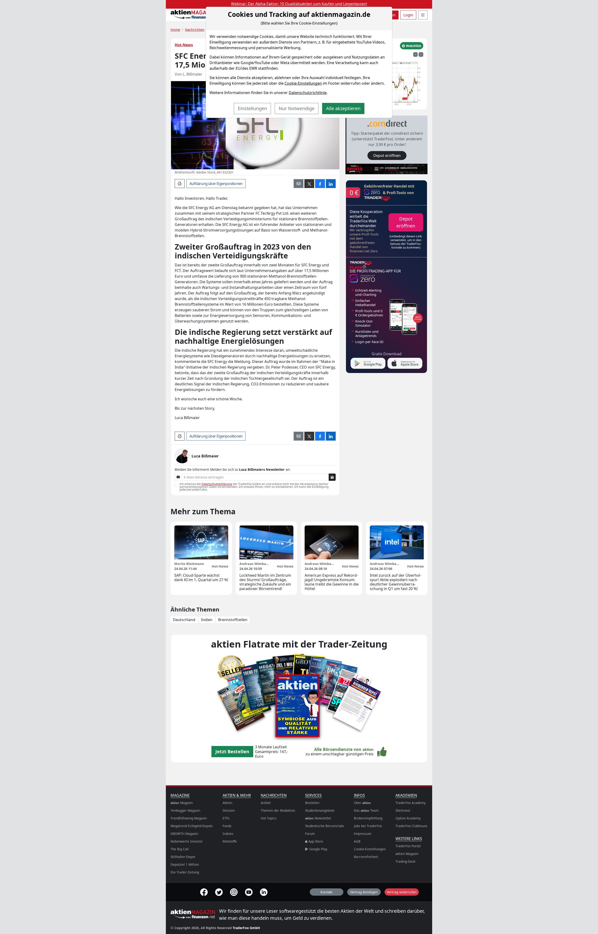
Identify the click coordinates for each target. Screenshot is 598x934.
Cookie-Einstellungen (303, 83)
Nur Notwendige (296, 108)
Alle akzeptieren (343, 108)
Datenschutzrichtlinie (308, 92)
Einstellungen (252, 108)
